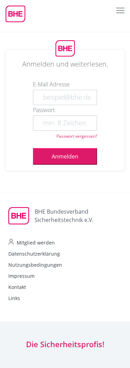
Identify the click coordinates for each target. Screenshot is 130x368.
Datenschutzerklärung (34, 253)
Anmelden (65, 156)
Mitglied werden (36, 242)
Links (14, 298)
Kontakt (17, 287)
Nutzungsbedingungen (35, 265)
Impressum (21, 276)
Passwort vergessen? (77, 136)
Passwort (44, 110)
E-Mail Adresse (51, 84)
